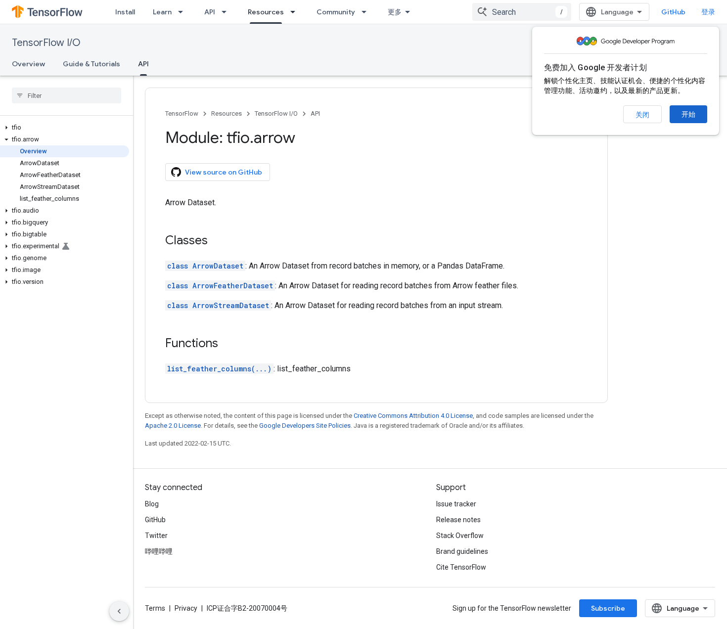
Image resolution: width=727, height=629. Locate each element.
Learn (162, 11)
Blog (152, 504)
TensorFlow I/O (46, 43)
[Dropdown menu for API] (227, 12)
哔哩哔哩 (159, 551)
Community (336, 11)
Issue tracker (456, 504)
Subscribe (608, 608)
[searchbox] (66, 95)
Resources (266, 11)
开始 (688, 114)
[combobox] (521, 12)
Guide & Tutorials (91, 63)
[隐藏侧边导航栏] (119, 611)
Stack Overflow (460, 535)
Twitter (156, 535)
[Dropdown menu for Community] (367, 12)
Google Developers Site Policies (305, 425)
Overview (28, 63)
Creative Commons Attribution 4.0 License (413, 415)
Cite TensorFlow (461, 567)
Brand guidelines (462, 551)
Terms (155, 608)
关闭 (642, 114)
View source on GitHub (223, 172)
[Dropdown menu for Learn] (183, 12)
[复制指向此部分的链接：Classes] (217, 241)
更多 (395, 11)
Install (125, 11)
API (209, 11)
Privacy (186, 608)
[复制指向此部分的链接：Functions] (228, 344)
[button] (64, 128)
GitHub (673, 11)
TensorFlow (181, 113)
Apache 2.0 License (173, 425)
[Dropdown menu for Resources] (296, 12)
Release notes (458, 520)
